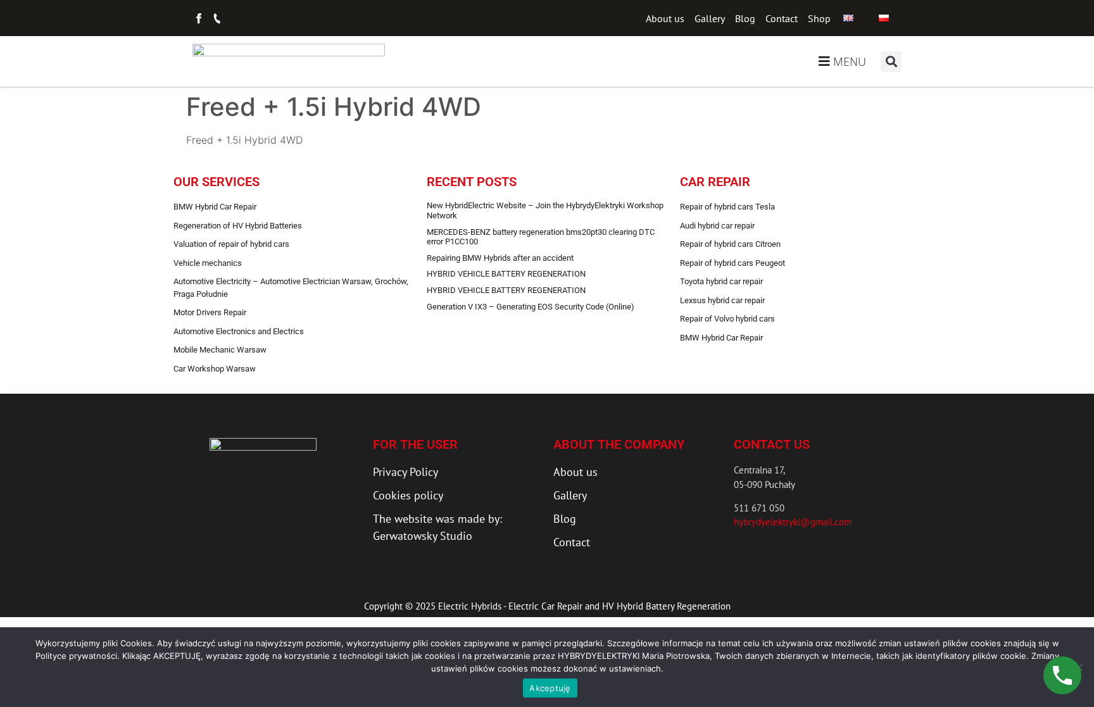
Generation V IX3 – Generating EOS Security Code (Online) (530, 306)
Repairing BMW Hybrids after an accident (500, 258)
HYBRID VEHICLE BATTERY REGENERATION (506, 273)
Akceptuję (549, 688)
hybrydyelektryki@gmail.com (793, 522)
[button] (891, 61)
